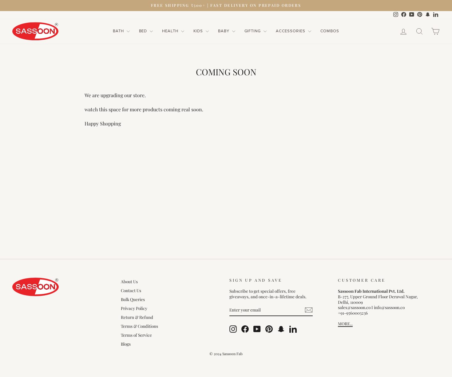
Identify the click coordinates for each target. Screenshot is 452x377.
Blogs (126, 344)
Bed (144, 31)
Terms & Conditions (139, 326)
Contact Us (131, 290)
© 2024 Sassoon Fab (226, 353)
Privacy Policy (134, 308)
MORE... (345, 323)
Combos (329, 31)
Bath (119, 31)
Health (170, 31)
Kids (198, 31)
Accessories (291, 31)
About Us (129, 281)
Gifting (253, 31)
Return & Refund (137, 317)
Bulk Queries (133, 299)
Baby (224, 31)
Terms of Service (136, 335)
